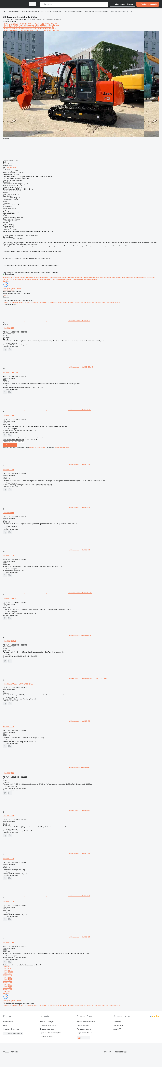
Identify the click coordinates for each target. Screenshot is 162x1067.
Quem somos (8, 1021)
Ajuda (5, 1025)
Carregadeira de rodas (47, 279)
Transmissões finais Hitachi (33, 302)
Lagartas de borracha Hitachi (13, 302)
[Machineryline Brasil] (14, 4)
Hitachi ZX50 (8, 942)
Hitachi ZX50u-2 (9, 641)
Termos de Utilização (61, 447)
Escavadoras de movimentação (72, 277)
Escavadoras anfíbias (129, 277)
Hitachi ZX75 (8, 727)
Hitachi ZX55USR (10, 25)
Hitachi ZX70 (8, 28)
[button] (5, 349)
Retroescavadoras (42, 277)
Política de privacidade (48, 1025)
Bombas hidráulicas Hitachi (89, 302)
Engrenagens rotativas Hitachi (109, 302)
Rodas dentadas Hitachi (71, 302)
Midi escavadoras (55, 277)
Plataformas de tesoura (81, 279)
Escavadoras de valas (92, 277)
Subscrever (10, 445)
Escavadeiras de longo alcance (111, 277)
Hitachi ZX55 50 (9, 598)
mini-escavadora (13, 167)
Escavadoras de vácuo (30, 279)
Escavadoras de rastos (11, 277)
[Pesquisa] (42, 4)
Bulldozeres (93, 279)
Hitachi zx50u (8, 513)
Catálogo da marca (46, 1036)
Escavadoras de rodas (28, 277)
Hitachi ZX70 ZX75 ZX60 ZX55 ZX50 (18, 684)
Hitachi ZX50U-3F (10, 372)
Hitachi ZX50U (9, 415)
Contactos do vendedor (11, 1029)
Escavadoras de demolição (12, 279)
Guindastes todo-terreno (64, 279)
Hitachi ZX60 (8, 27)
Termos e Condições (47, 1021)
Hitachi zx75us (9, 23)
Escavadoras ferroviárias (146, 277)
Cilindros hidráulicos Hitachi (53, 302)
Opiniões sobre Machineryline (50, 1033)
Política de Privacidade (37, 447)
